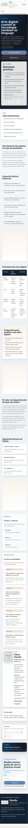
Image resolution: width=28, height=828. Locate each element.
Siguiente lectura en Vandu (10, 136)
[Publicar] (5, 732)
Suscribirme (14, 782)
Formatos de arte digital (9, 125)
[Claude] (21, 102)
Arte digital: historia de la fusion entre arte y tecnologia (13, 13)
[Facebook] (9, 732)
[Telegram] (21, 732)
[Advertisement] (14, 246)
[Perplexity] (9, 102)
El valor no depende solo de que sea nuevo (13, 132)
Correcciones (17, 703)
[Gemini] (17, 102)
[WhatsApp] (17, 732)
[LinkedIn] (13, 732)
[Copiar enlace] (9, 736)
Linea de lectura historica (9, 122)
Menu (24, 4)
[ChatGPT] (5, 102)
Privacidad (21, 786)
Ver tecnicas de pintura (14, 52)
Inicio (2, 11)
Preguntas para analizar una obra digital (12, 129)
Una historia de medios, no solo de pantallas (13, 118)
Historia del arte (14, 57)
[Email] (5, 736)
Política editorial (18, 701)
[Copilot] (13, 102)
